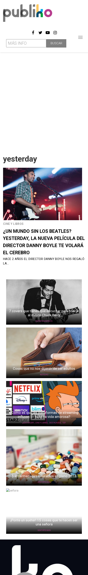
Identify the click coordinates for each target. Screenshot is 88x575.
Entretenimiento (44, 321)
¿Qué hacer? (28, 423)
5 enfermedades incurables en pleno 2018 (44, 476)
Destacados (55, 423)
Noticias (44, 375)
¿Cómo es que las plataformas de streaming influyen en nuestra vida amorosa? (44, 415)
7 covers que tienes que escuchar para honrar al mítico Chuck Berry (44, 313)
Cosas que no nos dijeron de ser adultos (44, 368)
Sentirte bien (44, 482)
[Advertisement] (44, 102)
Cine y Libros (13, 223)
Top (64, 423)
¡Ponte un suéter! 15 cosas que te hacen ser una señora (44, 522)
